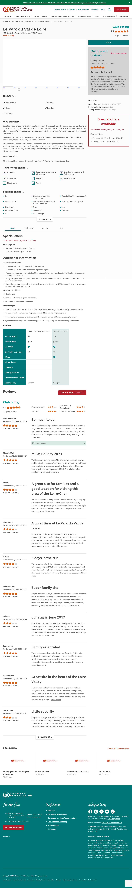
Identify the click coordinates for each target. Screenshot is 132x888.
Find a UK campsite (40, 16)
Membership (8, 16)
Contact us (52, 829)
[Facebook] (90, 812)
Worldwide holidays (84, 16)
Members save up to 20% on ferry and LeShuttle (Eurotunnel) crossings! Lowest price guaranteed (64, 2)
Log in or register (60, 9)
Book (108, 42)
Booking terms (40, 880)
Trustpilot (6, 837)
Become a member (13, 827)
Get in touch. (103, 836)
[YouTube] (107, 812)
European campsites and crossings (62, 16)
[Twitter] (101, 812)
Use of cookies (7, 880)
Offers (97, 16)
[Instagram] (96, 812)
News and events (83, 9)
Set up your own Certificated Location (62, 818)
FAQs (103, 9)
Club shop (72, 9)
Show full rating (11, 429)
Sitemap (58, 880)
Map (61, 228)
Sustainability (82, 880)
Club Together (123, 16)
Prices (12, 228)
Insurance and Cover (23, 16)
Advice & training (109, 16)
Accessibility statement (19, 880)
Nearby (45, 228)
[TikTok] (113, 812)
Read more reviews (119, 53)
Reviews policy (92, 880)
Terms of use (31, 880)
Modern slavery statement (69, 880)
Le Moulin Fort (42, 771)
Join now (122, 9)
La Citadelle (104, 771)
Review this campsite (72, 393)
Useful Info (28, 228)
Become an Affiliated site (57, 814)
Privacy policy (50, 880)
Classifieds (94, 9)
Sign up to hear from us (112, 823)
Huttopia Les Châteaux (78, 771)
